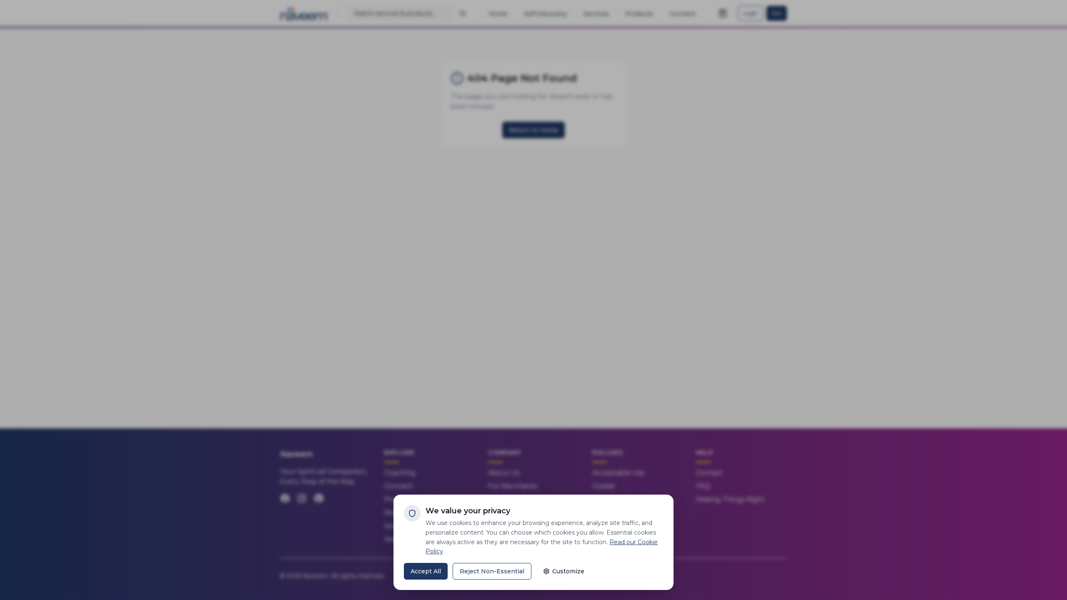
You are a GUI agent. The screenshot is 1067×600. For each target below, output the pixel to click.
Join (776, 13)
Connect (398, 486)
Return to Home (533, 130)
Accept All (426, 571)
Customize (568, 571)
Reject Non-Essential (492, 571)
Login (750, 13)
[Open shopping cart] (722, 13)
